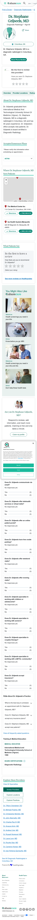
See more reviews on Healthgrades (18, 278)
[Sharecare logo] (18, 908)
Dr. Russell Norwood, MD (12, 834)
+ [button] (6, 180)
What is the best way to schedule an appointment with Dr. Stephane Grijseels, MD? (17, 706)
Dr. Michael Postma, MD (12, 810)
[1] (13, 83)
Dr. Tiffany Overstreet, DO (12, 805)
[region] (18, 460)
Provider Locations (20, 93)
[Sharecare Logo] (14, 3)
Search (24, 3)
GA (35, 9)
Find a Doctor (7, 9)
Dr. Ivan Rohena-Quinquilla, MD (15, 851)
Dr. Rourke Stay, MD (10, 842)
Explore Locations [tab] (13, 795)
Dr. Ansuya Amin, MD (11, 826)
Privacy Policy (20, 458)
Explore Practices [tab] (13, 800)
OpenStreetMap (23, 201)
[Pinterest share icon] (33, 910)
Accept (18, 470)
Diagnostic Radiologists (22, 9)
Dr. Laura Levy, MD (10, 838)
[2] (16, 83)
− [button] (6, 183)
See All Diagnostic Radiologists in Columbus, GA (14, 859)
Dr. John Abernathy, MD (12, 818)
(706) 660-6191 (26, 213)
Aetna (7, 159)
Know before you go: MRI (15, 341)
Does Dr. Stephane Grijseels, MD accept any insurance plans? (17, 717)
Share (27, 30)
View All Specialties (10, 784)
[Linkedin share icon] (27, 910)
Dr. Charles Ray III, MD (11, 822)
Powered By (6, 865)
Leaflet (15, 201)
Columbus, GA (19, 44)
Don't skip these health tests (16, 388)
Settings (18, 474)
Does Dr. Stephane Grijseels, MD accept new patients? (17, 725)
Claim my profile (18, 434)
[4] (23, 83)
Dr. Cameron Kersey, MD (12, 846)
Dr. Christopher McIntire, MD (13, 814)
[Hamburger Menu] (5, 3)
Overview (7, 93)
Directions (12, 213)
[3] (20, 83)
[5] (27, 83)
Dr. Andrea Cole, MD (10, 830)
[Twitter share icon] (30, 910)
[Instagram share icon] (23, 910)
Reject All (18, 465)
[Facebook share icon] (20, 910)
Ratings (33, 93)
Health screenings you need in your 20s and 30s (17, 364)
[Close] (33, 443)
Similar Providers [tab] (13, 789)
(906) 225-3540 (26, 231)
